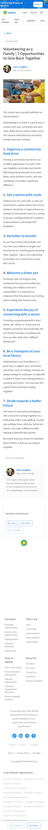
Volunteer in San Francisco (15, 788)
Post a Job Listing (13, 667)
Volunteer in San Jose (34, 779)
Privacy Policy (23, 753)
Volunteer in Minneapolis (14, 815)
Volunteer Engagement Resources (11, 689)
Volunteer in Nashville (34, 806)
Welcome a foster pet (22, 272)
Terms (11, 753)
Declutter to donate (21, 235)
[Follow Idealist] (14, 736)
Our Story (30, 663)
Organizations (11, 639)
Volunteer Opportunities (11, 626)
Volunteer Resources (9, 645)
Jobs (28, 624)
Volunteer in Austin (33, 792)
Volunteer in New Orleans (15, 820)
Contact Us (31, 672)
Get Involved (5, 20)
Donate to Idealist (34, 680)
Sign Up (33, 12)
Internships (31, 629)
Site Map (36, 753)
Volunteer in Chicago (12, 801)
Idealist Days (10, 650)
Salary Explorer (33, 637)
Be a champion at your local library (21, 353)
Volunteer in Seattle (12, 779)
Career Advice (32, 642)
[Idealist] (9, 12)
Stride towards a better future (22, 403)
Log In (24, 12)
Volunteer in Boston (12, 783)
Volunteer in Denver (12, 792)
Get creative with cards (24, 194)
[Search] (41, 12)
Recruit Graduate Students (12, 698)
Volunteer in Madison (35, 801)
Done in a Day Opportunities (11, 633)
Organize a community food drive (22, 151)
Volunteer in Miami (11, 806)
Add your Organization (11, 681)
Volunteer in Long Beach (14, 811)
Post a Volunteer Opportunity (12, 673)
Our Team (30, 668)
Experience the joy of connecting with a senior (21, 312)
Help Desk (30, 676)
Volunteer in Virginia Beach (15, 797)
